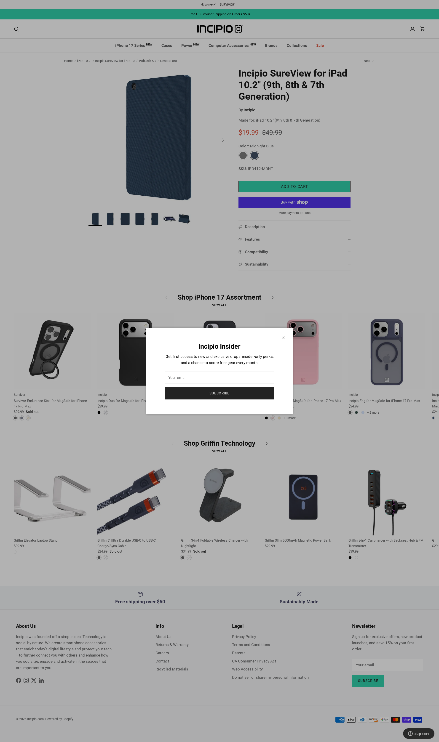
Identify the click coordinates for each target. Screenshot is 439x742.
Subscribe (219, 393)
